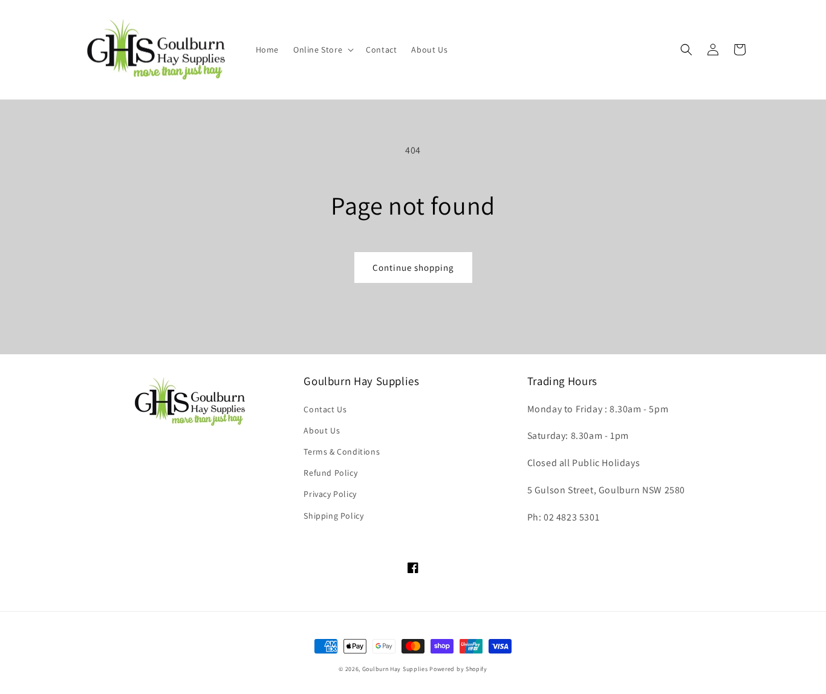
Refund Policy (330, 472)
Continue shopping (413, 267)
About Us (322, 430)
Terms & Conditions (342, 451)
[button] (322, 49)
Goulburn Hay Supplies (395, 669)
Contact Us (325, 409)
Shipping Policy (333, 515)
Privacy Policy (330, 493)
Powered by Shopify (458, 669)
